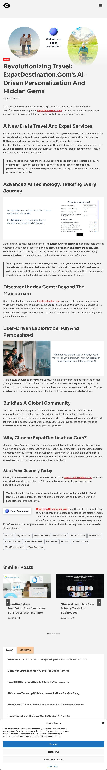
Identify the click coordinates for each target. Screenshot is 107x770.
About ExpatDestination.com (51, 509)
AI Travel (9, 535)
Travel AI (65, 541)
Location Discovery (13, 541)
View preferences (53, 759)
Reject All (53, 751)
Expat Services (59, 535)
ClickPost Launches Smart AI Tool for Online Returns (38, 670)
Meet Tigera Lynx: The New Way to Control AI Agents (39, 716)
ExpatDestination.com (49, 110)
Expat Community (42, 535)
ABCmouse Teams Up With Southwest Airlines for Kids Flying (44, 693)
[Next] (99, 602)
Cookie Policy (52, 766)
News (6, 59)
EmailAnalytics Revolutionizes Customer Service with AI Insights (26, 608)
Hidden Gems (95, 535)
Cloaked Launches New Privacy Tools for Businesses (78, 608)
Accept (53, 744)
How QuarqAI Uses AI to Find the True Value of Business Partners (46, 704)
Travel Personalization (14, 547)
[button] (102, 723)
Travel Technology (35, 547)
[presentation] (27, 586)
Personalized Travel (33, 541)
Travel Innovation (80, 541)
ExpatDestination (77, 535)
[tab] (48, 633)
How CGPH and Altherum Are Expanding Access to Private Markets (47, 659)
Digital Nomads (23, 535)
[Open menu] (100, 5)
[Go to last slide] (8, 602)
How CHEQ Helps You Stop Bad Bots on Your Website (38, 682)
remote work (51, 541)
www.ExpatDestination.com (78, 477)
